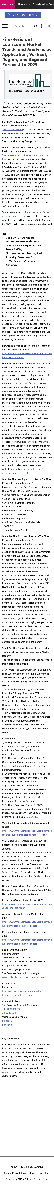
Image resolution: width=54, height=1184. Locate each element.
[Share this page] (50, 26)
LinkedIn (7, 1020)
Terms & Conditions (40, 1173)
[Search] (35, 26)
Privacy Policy (41, 1179)
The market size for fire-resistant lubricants (25, 155)
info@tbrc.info (9, 1013)
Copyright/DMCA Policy (18, 1179)
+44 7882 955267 (11, 1009)
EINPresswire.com (13, 129)
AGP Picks (7, 4)
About (14, 1166)
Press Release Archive (31, 1166)
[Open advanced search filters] (42, 26)
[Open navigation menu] (5, 26)
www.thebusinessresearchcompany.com (23, 977)
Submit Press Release (15, 1173)
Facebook (7, 1024)
